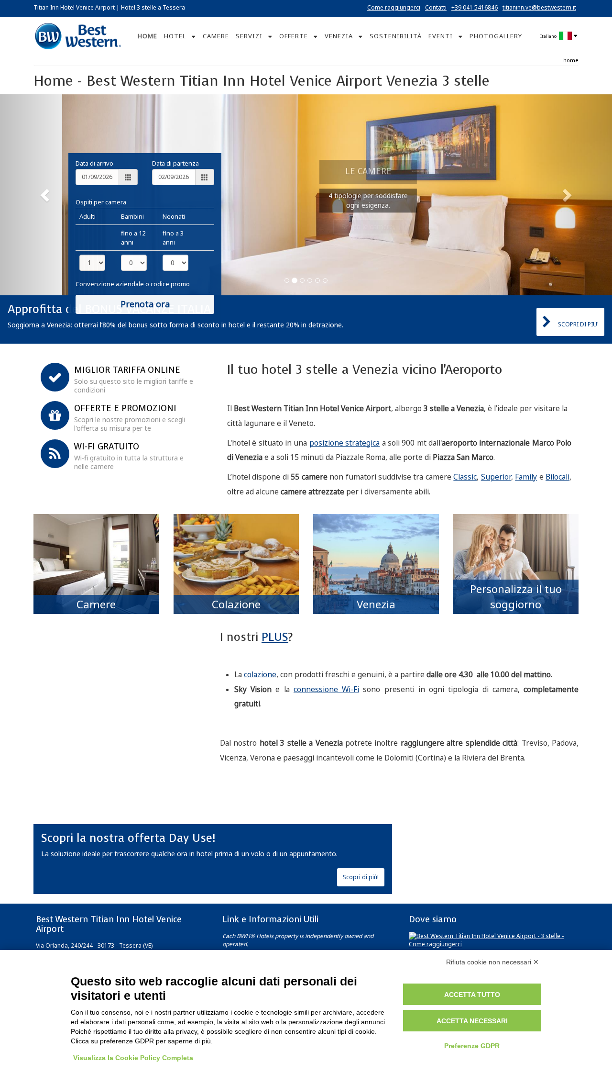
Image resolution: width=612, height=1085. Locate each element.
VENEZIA (339, 36)
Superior (496, 477)
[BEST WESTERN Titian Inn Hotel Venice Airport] (78, 35)
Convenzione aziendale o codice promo (133, 284)
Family (526, 477)
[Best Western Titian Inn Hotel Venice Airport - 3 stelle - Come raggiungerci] (492, 939)
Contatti (436, 7)
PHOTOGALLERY (496, 36)
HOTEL (175, 36)
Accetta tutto (472, 994)
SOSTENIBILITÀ (396, 36)
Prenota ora (145, 304)
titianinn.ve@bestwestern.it (539, 7)
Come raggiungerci (393, 7)
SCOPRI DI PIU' (578, 324)
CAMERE (216, 36)
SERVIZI (249, 36)
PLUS (275, 637)
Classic (465, 477)
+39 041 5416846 (474, 7)
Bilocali (557, 477)
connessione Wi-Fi (326, 689)
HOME (147, 36)
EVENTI (440, 36)
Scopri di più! (361, 877)
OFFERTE (293, 36)
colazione (260, 675)
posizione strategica (344, 443)
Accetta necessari (472, 1021)
